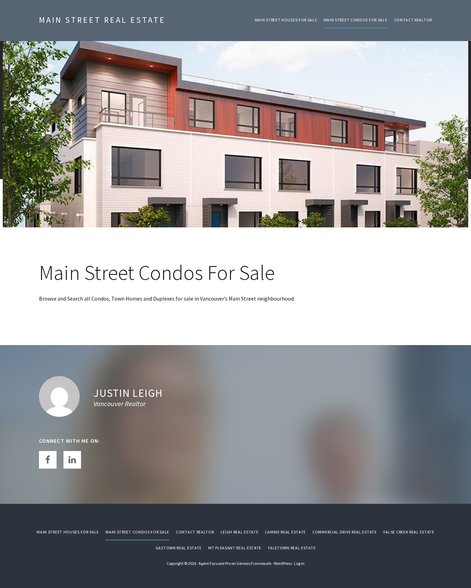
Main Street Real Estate (102, 19)
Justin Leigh (128, 393)
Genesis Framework (254, 563)
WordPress (283, 563)
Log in (299, 563)
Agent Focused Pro (215, 563)
